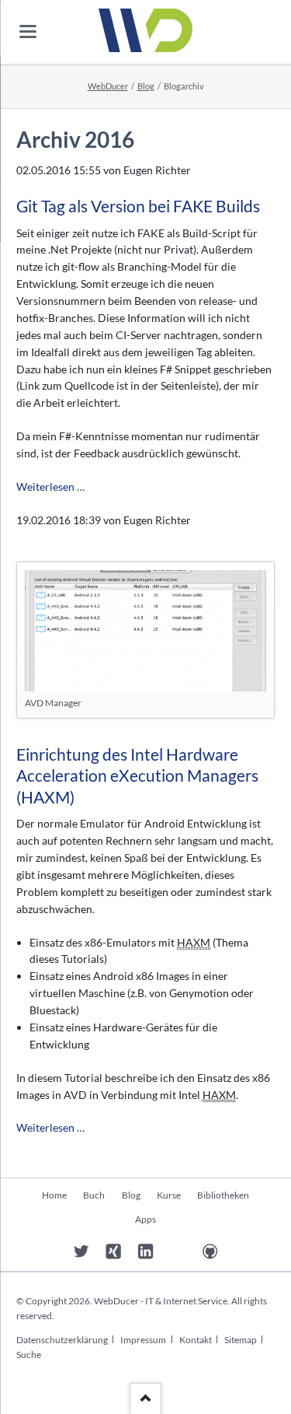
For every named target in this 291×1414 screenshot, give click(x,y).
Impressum (143, 1340)
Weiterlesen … (50, 486)
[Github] (210, 1252)
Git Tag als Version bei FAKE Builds (138, 205)
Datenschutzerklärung (62, 1340)
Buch (94, 1195)
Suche (28, 1354)
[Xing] (114, 1252)
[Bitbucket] (242, 1252)
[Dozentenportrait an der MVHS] (49, 1252)
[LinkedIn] (145, 1252)
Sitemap (240, 1340)
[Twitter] (81, 1252)
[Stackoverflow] (178, 1252)
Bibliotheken (223, 1195)
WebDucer (108, 86)
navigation (28, 31)
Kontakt (195, 1340)
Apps (145, 1219)
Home (54, 1195)
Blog (145, 86)
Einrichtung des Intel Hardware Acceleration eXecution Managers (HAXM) (137, 775)
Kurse (169, 1195)
